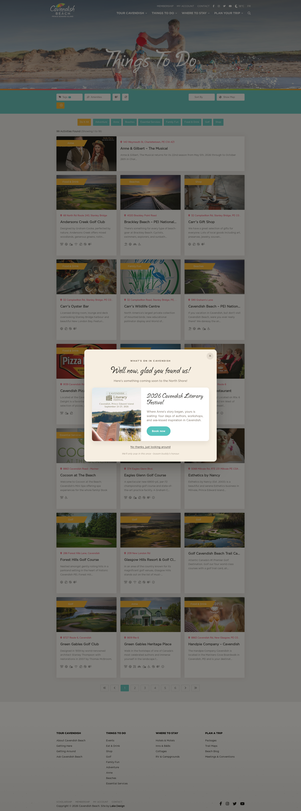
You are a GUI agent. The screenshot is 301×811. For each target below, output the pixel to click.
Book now (158, 431)
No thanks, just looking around (150, 447)
